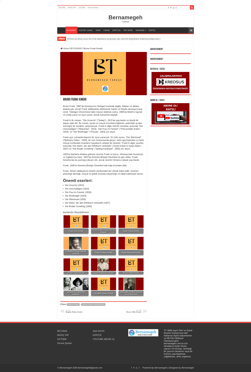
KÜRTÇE (152, 30)
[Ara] (192, 8)
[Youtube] (174, 7)
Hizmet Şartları (93, 7)
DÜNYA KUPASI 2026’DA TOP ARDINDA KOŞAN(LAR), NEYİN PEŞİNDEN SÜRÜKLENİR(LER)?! (114, 39)
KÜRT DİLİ (116, 30)
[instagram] (176, 7)
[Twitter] (171, 7)
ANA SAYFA (62, 30)
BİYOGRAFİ (71, 30)
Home (65, 48)
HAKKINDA (140, 30)
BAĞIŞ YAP (72, 7)
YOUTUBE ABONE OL (104, 339)
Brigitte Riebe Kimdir (74, 311)
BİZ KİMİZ (62, 7)
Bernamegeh (125, 17)
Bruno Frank (73, 304)
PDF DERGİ (128, 30)
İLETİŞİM (82, 7)
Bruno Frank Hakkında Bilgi (93, 304)
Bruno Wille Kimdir (133, 311)
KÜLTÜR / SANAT (86, 30)
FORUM (106, 30)
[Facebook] (168, 7)
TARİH (98, 30)
